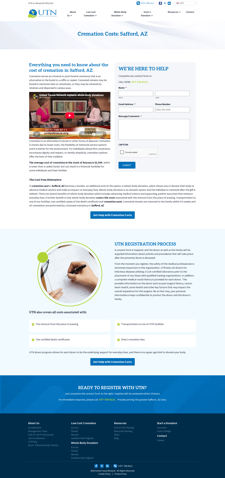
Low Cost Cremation (90, 13)
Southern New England (82, 438)
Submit (127, 165)
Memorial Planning (123, 431)
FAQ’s (117, 434)
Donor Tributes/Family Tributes (43, 445)
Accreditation (34, 427)
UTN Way (32, 441)
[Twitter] (164, 3)
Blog (116, 438)
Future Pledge (164, 431)
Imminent (162, 427)
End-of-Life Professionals (41, 434)
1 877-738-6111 (147, 3)
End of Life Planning (124, 427)
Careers (160, 440)
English (181, 3)
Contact (190, 11)
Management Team (37, 431)
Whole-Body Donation (118, 13)
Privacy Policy (120, 474)
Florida (74, 431)
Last (157, 97)
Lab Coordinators (36, 438)
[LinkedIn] (169, 3)
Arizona (74, 427)
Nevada (75, 434)
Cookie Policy (104, 474)
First (121, 97)
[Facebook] (160, 3)
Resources (173, 11)
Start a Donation (146, 13)
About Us (71, 13)
